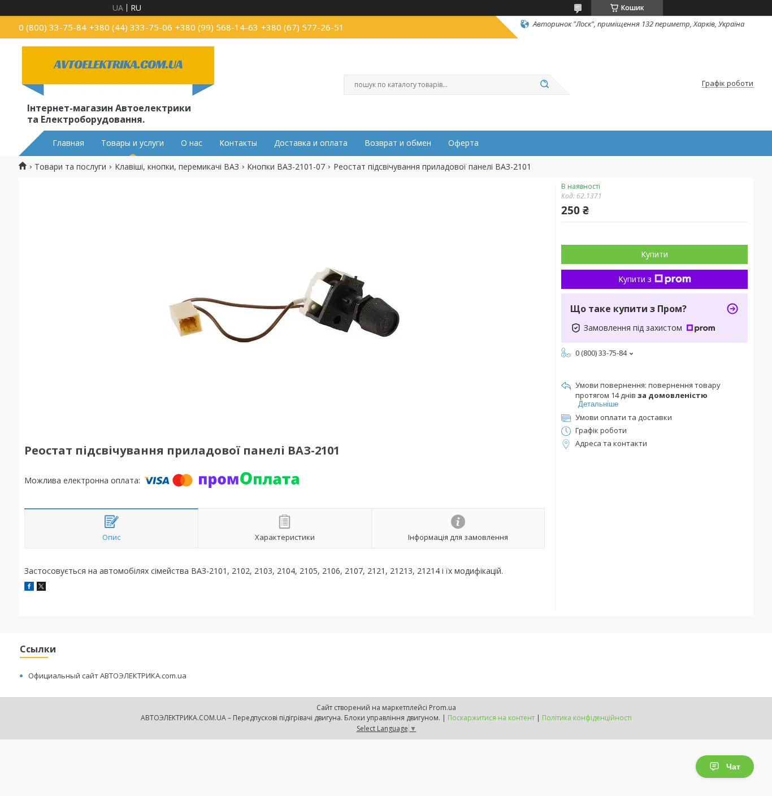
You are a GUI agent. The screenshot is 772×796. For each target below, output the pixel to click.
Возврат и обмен (398, 143)
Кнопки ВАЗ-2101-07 (286, 167)
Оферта (463, 143)
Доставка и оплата (311, 143)
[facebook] (29, 587)
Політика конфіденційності (587, 718)
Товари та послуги (70, 167)
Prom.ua (442, 707)
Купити (654, 254)
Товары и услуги (132, 143)
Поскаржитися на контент (491, 718)
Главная (68, 143)
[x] (41, 587)
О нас (191, 143)
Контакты (238, 143)
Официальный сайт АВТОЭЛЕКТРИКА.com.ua (107, 675)
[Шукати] (544, 85)
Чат (733, 766)
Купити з (635, 279)
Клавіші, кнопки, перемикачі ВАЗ (177, 167)
